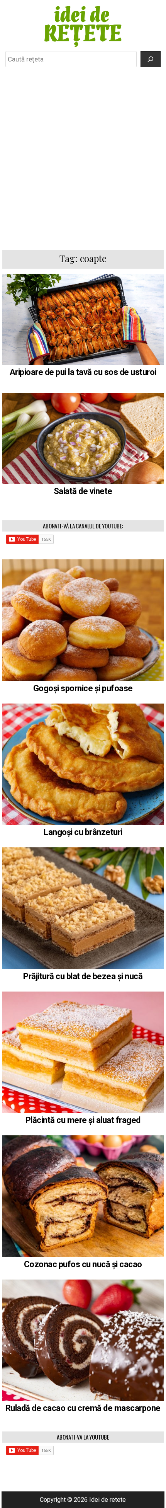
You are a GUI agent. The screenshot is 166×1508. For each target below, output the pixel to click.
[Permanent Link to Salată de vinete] (83, 438)
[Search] (151, 59)
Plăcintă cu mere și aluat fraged (83, 1120)
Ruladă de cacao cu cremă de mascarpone (83, 1408)
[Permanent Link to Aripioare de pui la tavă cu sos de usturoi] (83, 319)
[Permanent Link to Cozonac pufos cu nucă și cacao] (83, 1196)
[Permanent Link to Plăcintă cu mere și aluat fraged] (83, 1052)
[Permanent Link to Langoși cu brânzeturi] (83, 764)
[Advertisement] (83, 158)
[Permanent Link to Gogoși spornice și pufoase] (83, 620)
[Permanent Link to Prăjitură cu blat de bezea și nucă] (83, 908)
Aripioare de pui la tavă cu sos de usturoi (83, 372)
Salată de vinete (83, 491)
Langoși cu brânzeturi (83, 832)
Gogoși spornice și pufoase (83, 688)
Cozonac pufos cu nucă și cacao (83, 1264)
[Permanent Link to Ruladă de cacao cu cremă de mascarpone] (83, 1340)
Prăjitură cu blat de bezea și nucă (82, 976)
